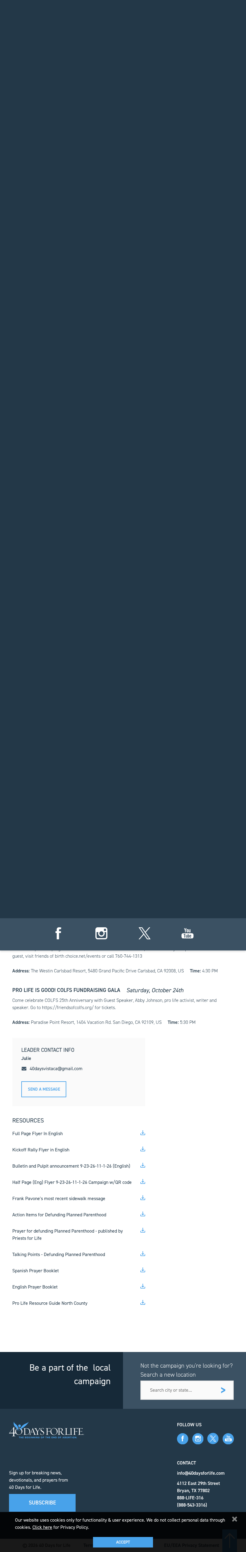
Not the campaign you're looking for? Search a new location (186, 1370)
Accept (123, 1542)
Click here (42, 1527)
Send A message (44, 1089)
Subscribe (42, 1502)
